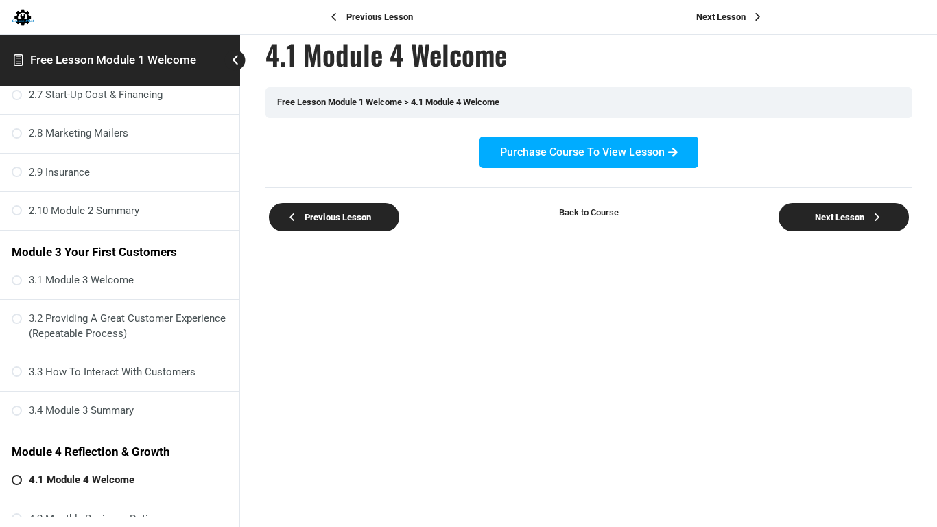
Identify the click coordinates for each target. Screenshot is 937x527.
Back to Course (589, 212)
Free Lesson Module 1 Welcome (113, 60)
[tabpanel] (588, 152)
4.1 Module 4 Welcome (455, 102)
